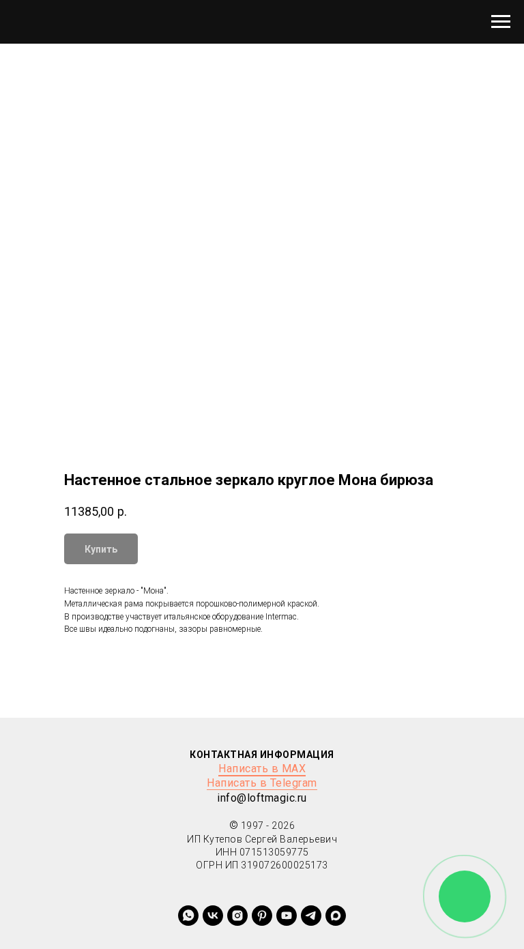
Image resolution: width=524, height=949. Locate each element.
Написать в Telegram (262, 782)
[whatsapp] (188, 915)
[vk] (213, 915)
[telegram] (311, 915)
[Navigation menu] (500, 22)
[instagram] (237, 915)
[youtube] (286, 915)
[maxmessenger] (335, 915)
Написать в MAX (262, 768)
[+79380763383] (262, 915)
